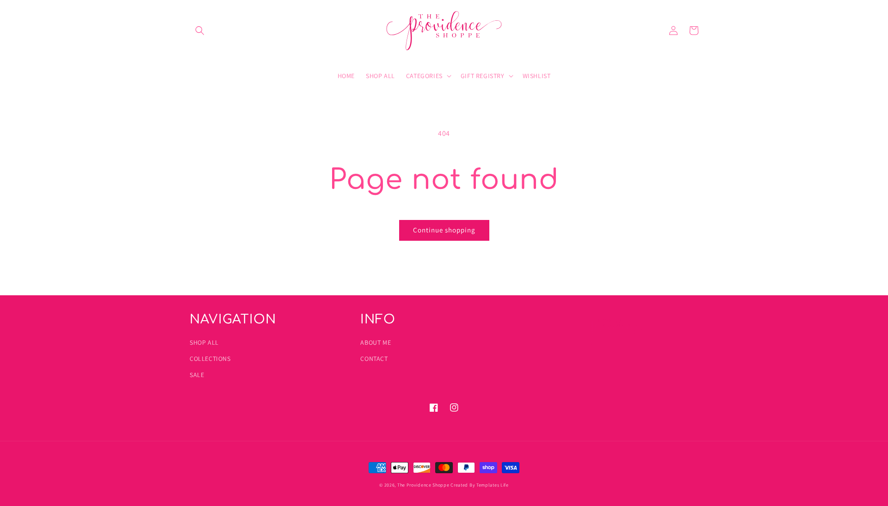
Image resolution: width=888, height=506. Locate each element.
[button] (200, 30)
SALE (197, 375)
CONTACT (374, 358)
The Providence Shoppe (423, 485)
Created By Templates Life (479, 485)
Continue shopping (444, 230)
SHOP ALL (204, 342)
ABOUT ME (375, 342)
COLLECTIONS (210, 358)
